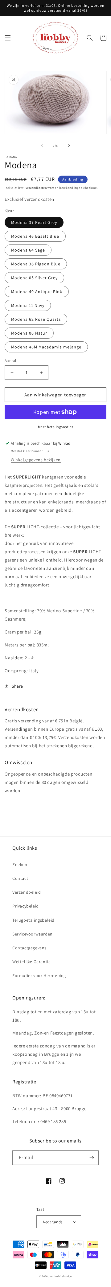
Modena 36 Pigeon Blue (35, 264)
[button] (7, 38)
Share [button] (17, 686)
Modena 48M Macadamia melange (46, 347)
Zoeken (19, 864)
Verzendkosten (36, 188)
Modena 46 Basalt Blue (35, 236)
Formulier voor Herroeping (39, 975)
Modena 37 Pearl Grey (34, 222)
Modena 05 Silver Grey (34, 277)
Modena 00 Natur (29, 333)
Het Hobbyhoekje (61, 1276)
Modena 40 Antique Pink (36, 291)
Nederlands (53, 1222)
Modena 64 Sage (28, 250)
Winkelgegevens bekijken (36, 460)
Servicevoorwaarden (32, 934)
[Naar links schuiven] (42, 145)
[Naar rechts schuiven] (69, 145)
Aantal (10, 360)
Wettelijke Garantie (31, 961)
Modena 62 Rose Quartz (36, 319)
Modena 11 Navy (27, 305)
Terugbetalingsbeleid (33, 920)
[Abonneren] (91, 1157)
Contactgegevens (29, 948)
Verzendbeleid (26, 892)
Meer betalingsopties (55, 426)
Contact (20, 878)
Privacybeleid (25, 906)
